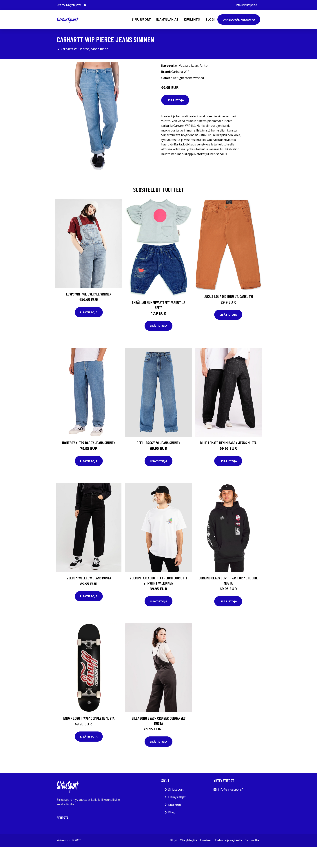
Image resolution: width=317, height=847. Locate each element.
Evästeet (206, 840)
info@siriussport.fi (246, 5)
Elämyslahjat (167, 19)
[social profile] (85, 4)
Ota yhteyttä (188, 840)
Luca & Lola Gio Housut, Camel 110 (228, 296)
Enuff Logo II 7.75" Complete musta (88, 718)
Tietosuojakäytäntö (228, 840)
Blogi (210, 19)
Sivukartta (252, 840)
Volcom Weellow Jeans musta (89, 578)
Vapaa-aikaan (188, 66)
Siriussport (141, 19)
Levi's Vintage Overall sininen (89, 294)
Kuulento (192, 19)
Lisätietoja (175, 100)
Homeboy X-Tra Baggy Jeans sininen (89, 442)
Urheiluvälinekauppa (239, 19)
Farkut (203, 66)
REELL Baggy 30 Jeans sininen (159, 442)
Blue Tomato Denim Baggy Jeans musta (228, 442)
